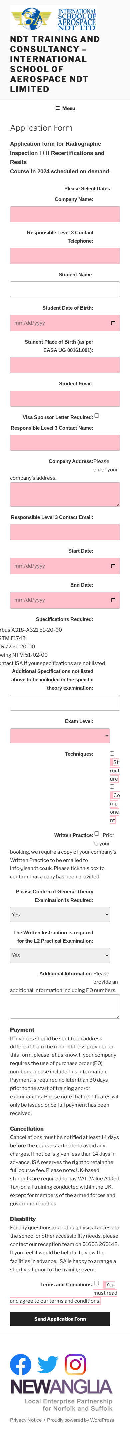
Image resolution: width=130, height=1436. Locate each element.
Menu (68, 108)
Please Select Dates (87, 188)
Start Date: (80, 551)
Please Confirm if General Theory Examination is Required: (54, 896)
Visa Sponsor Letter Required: (58, 417)
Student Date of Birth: (67, 308)
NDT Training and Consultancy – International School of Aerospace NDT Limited (55, 64)
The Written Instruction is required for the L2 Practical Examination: (53, 937)
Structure (115, 770)
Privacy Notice (26, 1420)
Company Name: (74, 199)
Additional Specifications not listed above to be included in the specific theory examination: (52, 679)
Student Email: (76, 383)
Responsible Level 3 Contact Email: (52, 517)
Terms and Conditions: (66, 1284)
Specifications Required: (64, 619)
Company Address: (71, 461)
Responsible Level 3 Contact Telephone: (60, 237)
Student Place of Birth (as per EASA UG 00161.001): (59, 346)
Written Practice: (73, 835)
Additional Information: (66, 973)
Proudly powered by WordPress (80, 1420)
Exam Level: (79, 721)
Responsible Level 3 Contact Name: (52, 428)
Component (115, 807)
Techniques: (79, 754)
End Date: (81, 585)
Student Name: (76, 274)
